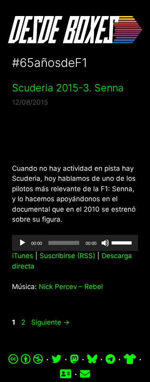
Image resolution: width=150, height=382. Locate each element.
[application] (75, 243)
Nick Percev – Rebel (71, 287)
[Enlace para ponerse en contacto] (85, 374)
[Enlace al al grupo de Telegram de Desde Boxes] (110, 359)
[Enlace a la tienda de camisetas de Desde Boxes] (130, 359)
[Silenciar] (105, 243)
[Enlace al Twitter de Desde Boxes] (57, 359)
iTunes (22, 256)
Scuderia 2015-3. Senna (68, 88)
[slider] (123, 242)
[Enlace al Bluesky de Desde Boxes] (92, 359)
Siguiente (50, 322)
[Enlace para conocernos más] (65, 374)
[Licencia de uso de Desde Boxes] (25, 359)
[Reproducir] (22, 243)
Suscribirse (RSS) (67, 256)
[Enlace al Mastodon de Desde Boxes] (74, 359)
